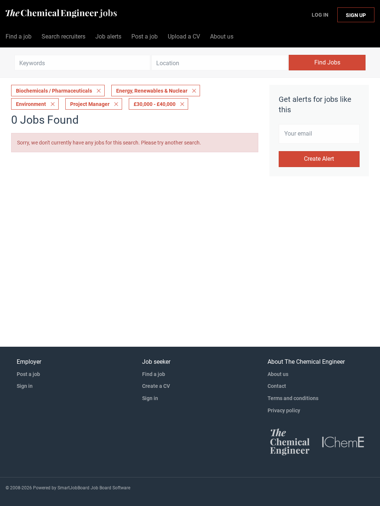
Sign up (356, 15)
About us (278, 374)
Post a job (28, 374)
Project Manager (89, 104)
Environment (31, 104)
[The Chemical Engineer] (290, 442)
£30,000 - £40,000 (155, 104)
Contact (277, 386)
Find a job (153, 374)
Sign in (25, 386)
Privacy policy (284, 410)
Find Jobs (327, 62)
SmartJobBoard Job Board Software (94, 487)
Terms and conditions (293, 398)
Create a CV (156, 386)
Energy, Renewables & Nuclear (151, 91)
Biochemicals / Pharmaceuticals (54, 91)
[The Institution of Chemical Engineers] (343, 442)
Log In (320, 15)
